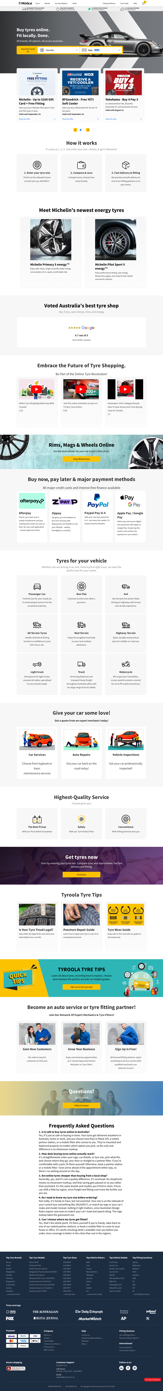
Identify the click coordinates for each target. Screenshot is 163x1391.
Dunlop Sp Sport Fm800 (38, 1291)
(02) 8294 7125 (61, 1365)
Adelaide (136, 1275)
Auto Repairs (81, 755)
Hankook (9, 1278)
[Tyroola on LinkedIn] (121, 1368)
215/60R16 (67, 1265)
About (47, 1335)
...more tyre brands (13, 1294)
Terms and (52, 1344)
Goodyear (9, 1291)
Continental (10, 1284)
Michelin (9, 1275)
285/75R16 (67, 1291)
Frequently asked (91, 1338)
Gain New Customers (37, 1049)
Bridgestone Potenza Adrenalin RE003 (43, 1272)
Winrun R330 (33, 1262)
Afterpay (25, 513)
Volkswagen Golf (115, 1284)
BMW (88, 1262)
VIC (134, 1281)
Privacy (49, 1347)
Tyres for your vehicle (81, 560)
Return (84, 1344)
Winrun (8, 1262)
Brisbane (136, 1269)
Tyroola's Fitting (128, 1338)
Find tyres (81, 874)
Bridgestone (10, 1272)
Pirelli (8, 1265)
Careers (46, 1338)
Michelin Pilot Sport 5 (37, 1275)
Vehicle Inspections (126, 755)
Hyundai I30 (113, 1272)
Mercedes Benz (91, 1272)
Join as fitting (127, 1335)
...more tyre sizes (69, 1294)
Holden (89, 1288)
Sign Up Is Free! (126, 1049)
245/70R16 (67, 1272)
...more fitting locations (141, 1294)
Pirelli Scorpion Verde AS (38, 1269)
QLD (134, 1284)
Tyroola (48, 1341)
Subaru (88, 1281)
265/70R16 (67, 1278)
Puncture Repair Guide (79, 930)
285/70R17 (67, 1288)
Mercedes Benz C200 (116, 1278)
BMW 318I (112, 1281)
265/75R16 (67, 1284)
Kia (87, 1291)
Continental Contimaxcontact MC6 (41, 1284)
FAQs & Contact (81, 1105)
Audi (87, 1284)
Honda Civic (113, 1265)
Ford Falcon (113, 1262)
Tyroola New (127, 1350)
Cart (145, 2)
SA (133, 1291)
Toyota (88, 1269)
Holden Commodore (116, 1269)
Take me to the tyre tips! (81, 987)
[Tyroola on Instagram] (135, 1368)
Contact (85, 1335)
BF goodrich (10, 1281)
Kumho (8, 1269)
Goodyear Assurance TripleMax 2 (41, 1288)
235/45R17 (67, 1269)
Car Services (37, 755)
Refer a (48, 1350)
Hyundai (89, 1278)
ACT (134, 1288)
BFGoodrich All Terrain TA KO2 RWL (41, 1278)
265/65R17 (67, 1275)
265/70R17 (67, 1281)
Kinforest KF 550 (35, 1265)
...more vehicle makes (94, 1294)
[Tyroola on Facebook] (128, 1368)
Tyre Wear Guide (119, 930)
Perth (134, 1272)
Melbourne (136, 1265)
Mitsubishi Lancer (115, 1288)
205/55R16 (67, 1262)
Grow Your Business (81, 1049)
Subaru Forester (115, 1291)
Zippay (56, 513)
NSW (134, 1278)
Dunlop (9, 1288)
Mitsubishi (89, 1275)
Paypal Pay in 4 (95, 513)
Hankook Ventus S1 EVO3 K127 (40, 1281)
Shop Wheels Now (81, 459)
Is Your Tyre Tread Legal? (36, 930)
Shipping (85, 1341)
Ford (88, 1265)
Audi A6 (112, 1275)
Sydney (135, 1262)
